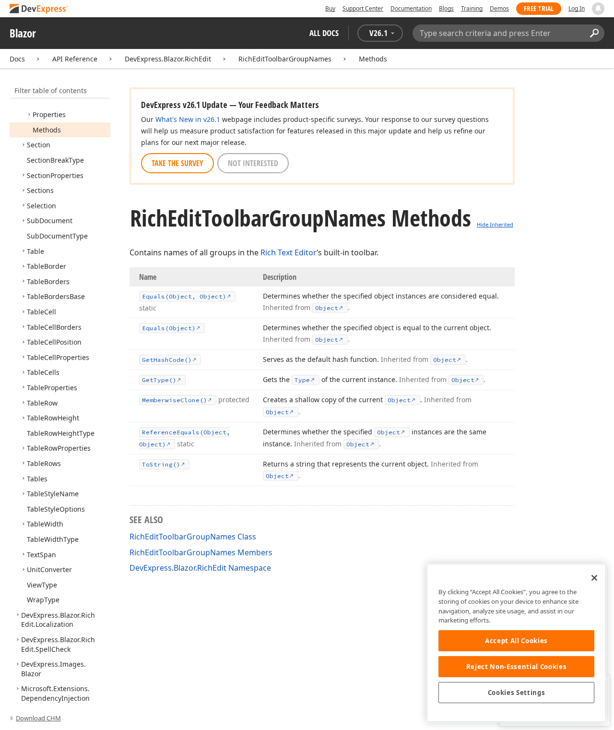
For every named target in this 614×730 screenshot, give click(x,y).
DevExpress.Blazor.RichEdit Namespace (200, 567)
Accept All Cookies (516, 640)
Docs (17, 58)
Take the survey (177, 163)
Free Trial (539, 8)
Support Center (362, 8)
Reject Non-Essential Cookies (516, 666)
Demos (499, 8)
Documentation (411, 8)
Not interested (253, 163)
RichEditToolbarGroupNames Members (201, 552)
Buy (330, 8)
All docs (324, 32)
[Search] (594, 33)
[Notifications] (598, 8)
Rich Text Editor (288, 252)
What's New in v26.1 (187, 119)
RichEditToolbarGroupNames (284, 58)
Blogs (446, 8)
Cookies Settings (516, 692)
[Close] (594, 577)
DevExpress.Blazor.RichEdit (168, 58)
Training (472, 8)
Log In (576, 8)
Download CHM (38, 718)
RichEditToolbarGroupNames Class (193, 536)
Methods (373, 58)
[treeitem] (49, 114)
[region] (516, 642)
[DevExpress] (39, 9)
